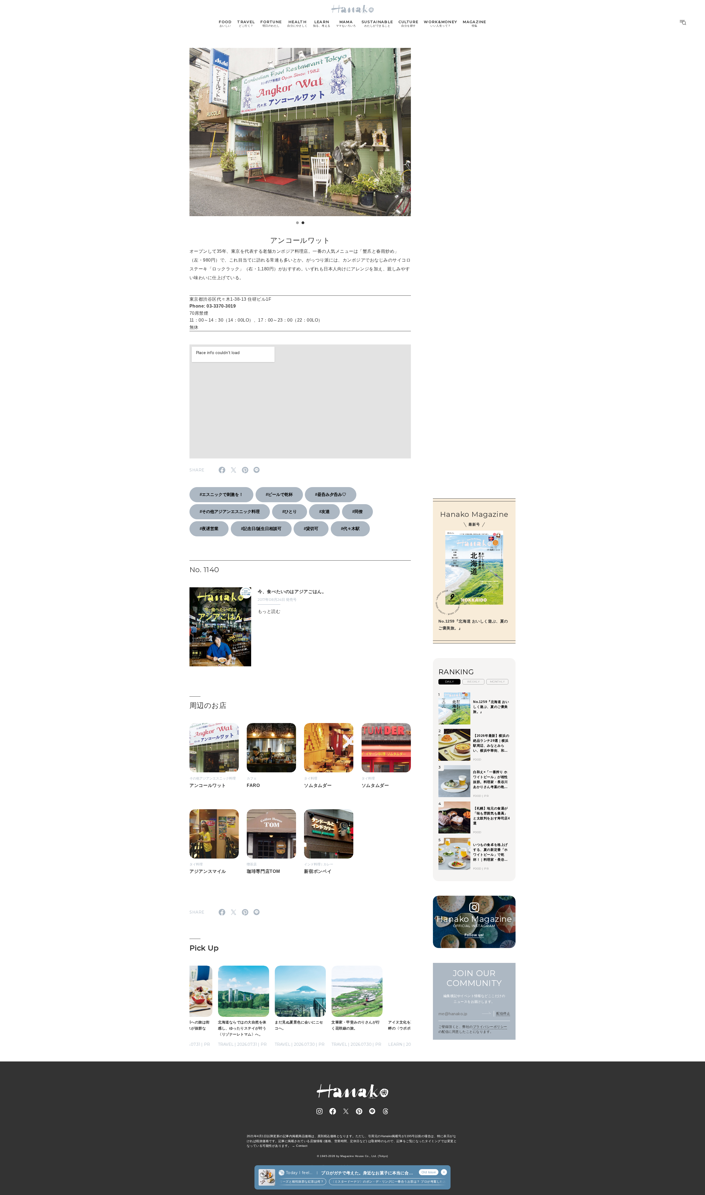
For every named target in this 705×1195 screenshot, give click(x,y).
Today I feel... (299, 1173)
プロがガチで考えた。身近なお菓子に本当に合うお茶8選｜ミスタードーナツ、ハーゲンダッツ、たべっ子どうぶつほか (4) (367, 1173)
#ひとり (289, 511)
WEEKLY (473, 681)
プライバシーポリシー (490, 1026)
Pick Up (204, 948)
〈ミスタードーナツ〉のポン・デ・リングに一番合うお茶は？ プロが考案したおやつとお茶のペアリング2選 (395, 1181)
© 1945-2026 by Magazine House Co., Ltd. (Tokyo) (352, 1156)
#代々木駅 (350, 528)
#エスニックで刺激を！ (221, 494)
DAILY (449, 681)
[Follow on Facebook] (332, 1111)
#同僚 (357, 511)
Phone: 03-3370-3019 (212, 306)
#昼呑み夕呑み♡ (330, 494)
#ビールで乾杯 (279, 494)
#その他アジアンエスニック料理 (230, 511)
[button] (297, 222)
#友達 (324, 511)
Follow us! (474, 935)
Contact (301, 1145)
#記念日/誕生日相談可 (261, 528)
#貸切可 (311, 528)
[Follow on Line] (372, 1111)
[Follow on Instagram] (319, 1111)
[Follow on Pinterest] (359, 1111)
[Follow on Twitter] (345, 1111)
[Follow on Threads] (385, 1111)
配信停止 (503, 1013)
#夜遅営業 (209, 528)
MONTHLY (497, 681)
